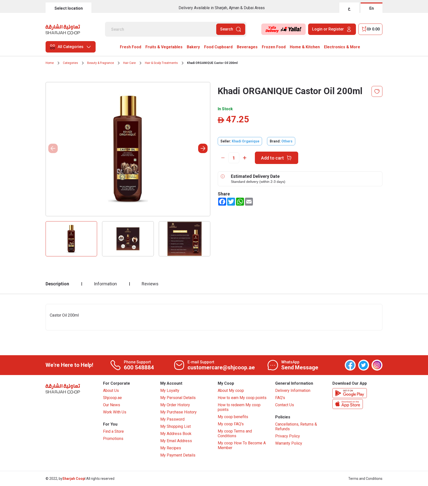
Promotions (113, 438)
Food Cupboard (218, 47)
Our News (111, 405)
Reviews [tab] (150, 283)
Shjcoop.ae (112, 397)
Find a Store (113, 431)
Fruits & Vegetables (164, 47)
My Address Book (175, 433)
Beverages (247, 47)
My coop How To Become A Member (242, 445)
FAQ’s (280, 397)
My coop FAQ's (231, 424)
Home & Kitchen (305, 47)
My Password (172, 419)
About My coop (231, 390)
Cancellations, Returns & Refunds (296, 426)
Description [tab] (57, 283)
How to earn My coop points (242, 397)
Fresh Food (130, 47)
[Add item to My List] (377, 91)
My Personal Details (178, 397)
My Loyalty (169, 390)
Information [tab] (105, 283)
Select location (68, 8)
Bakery (193, 47)
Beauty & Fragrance (100, 63)
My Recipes (170, 448)
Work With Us (114, 412)
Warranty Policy (288, 443)
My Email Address (176, 440)
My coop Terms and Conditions (235, 433)
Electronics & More (342, 47)
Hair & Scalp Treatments (161, 63)
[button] (203, 148)
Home (50, 63)
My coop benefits (233, 416)
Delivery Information (292, 390)
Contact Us (284, 405)
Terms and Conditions (365, 479)
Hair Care (129, 63)
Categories (70, 63)
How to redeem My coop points (239, 407)
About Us (111, 390)
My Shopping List (175, 426)
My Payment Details (177, 455)
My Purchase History (178, 412)
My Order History (175, 405)
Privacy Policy (287, 436)
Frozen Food (274, 47)
